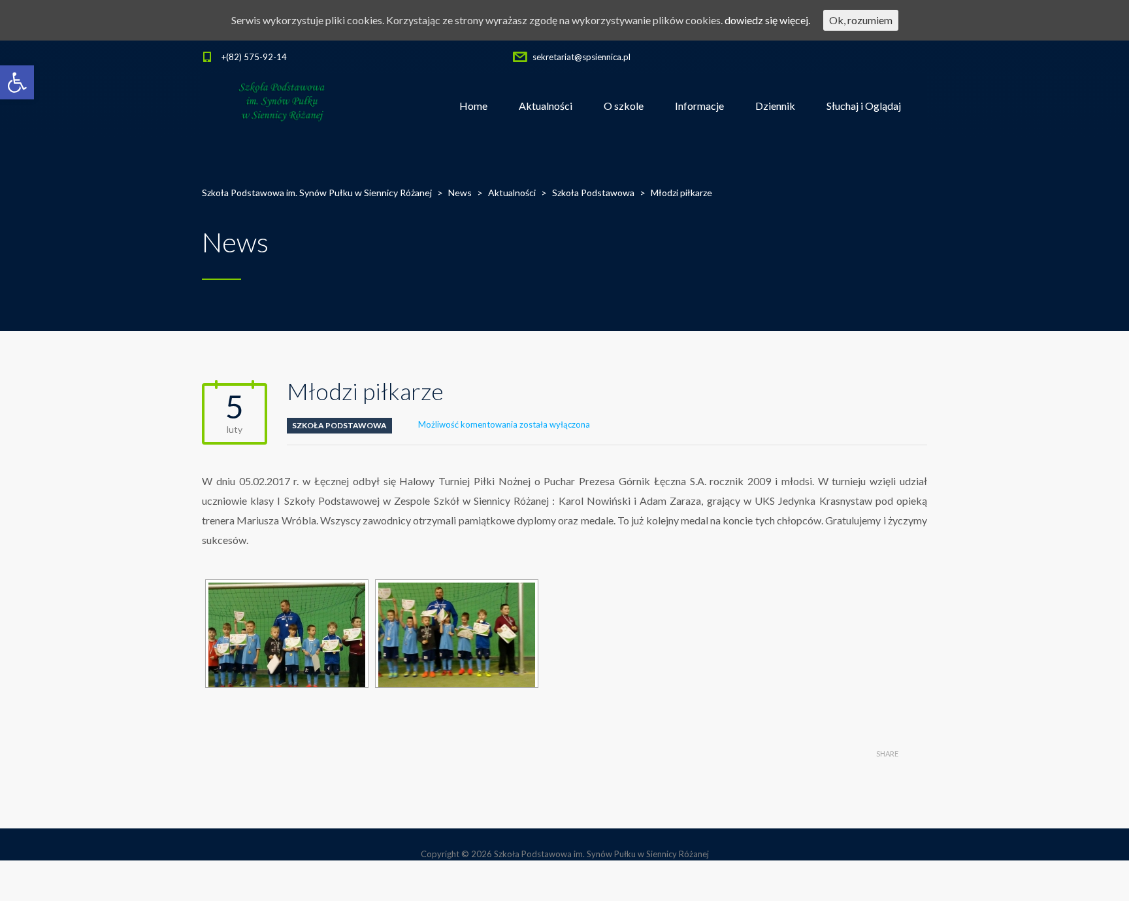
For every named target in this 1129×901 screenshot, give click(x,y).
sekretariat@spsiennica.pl (581, 57)
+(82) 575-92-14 (254, 57)
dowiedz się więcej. (767, 20)
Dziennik (775, 105)
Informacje (699, 105)
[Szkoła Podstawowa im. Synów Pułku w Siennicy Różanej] (282, 106)
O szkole (624, 105)
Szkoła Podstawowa (339, 425)
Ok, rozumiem (860, 20)
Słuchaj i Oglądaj (863, 105)
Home (473, 105)
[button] (17, 82)
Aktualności (545, 105)
